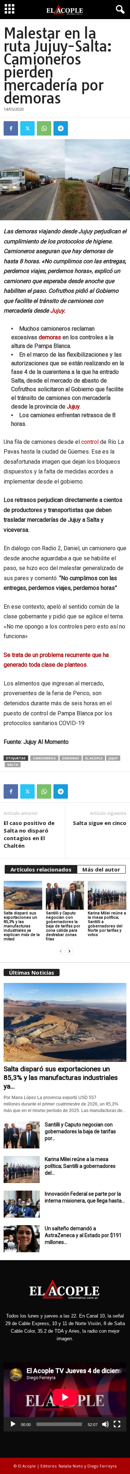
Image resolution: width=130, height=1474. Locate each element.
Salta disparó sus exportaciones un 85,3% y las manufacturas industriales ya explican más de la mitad (22, 926)
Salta (12, 764)
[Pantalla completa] (117, 1424)
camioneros (44, 758)
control (90, 441)
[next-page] (69, 951)
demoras (50, 337)
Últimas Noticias (31, 972)
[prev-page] (60, 951)
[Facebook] (11, 128)
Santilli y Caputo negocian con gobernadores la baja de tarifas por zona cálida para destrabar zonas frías (63, 926)
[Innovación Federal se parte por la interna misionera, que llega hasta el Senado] (22, 1204)
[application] (65, 1397)
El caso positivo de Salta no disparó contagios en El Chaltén (29, 834)
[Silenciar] (105, 1424)
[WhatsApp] (44, 128)
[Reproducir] (13, 1424)
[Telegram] (60, 128)
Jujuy (57, 310)
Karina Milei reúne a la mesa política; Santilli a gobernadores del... (80, 1166)
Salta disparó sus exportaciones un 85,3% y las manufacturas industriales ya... (61, 1077)
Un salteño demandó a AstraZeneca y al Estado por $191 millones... (83, 1235)
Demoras (70, 758)
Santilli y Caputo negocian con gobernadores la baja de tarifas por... (80, 1131)
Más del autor (101, 869)
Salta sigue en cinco (99, 822)
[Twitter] (27, 128)
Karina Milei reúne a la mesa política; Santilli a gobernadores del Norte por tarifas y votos (107, 924)
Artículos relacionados (41, 869)
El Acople (94, 758)
